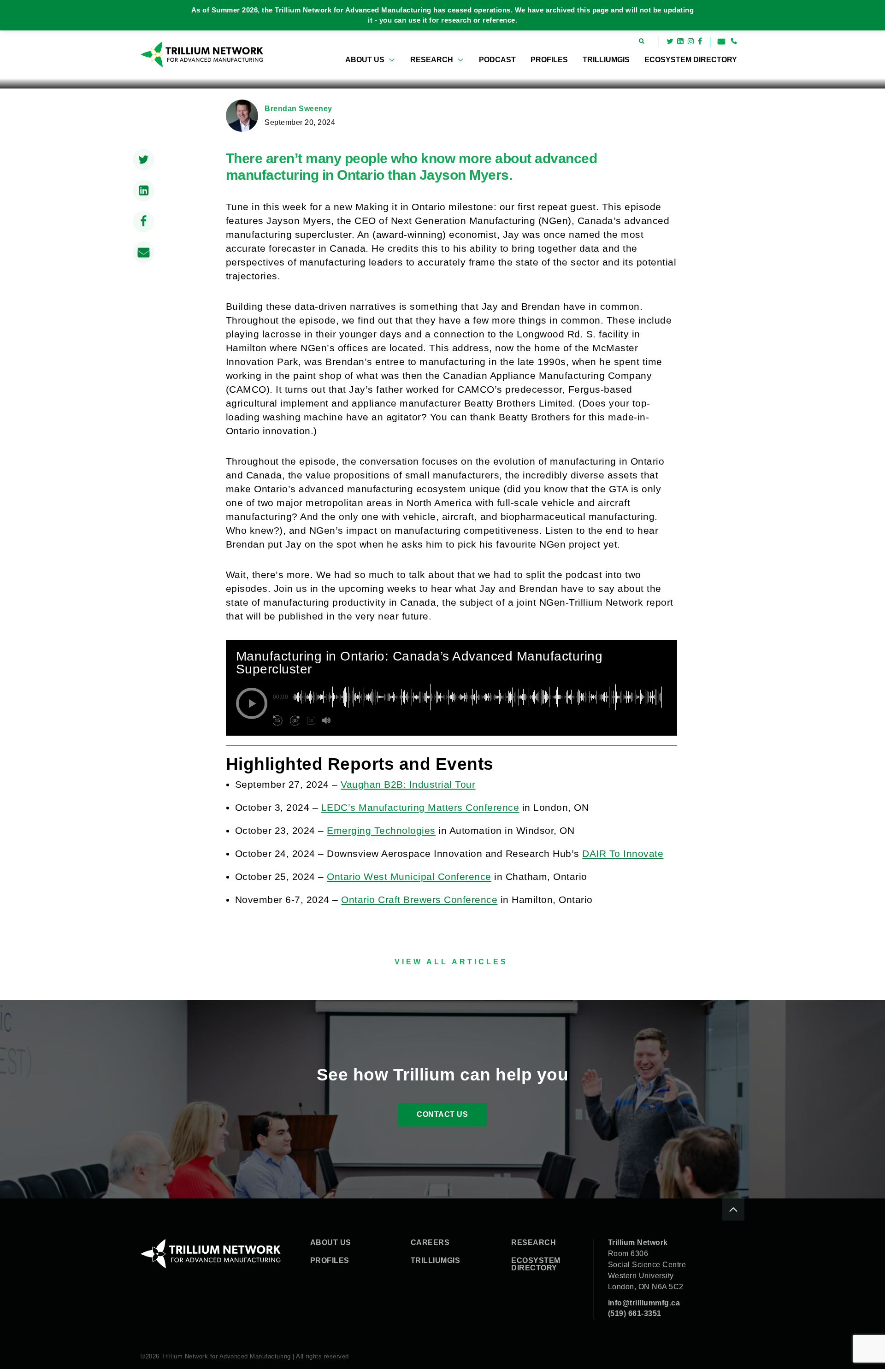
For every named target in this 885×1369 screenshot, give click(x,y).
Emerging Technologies (381, 830)
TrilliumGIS (606, 60)
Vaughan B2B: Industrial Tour (408, 784)
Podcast (497, 60)
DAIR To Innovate (622, 853)
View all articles (451, 962)
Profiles (549, 60)
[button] (251, 703)
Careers (430, 1242)
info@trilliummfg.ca (644, 1303)
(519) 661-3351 (634, 1313)
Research (431, 60)
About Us (364, 60)
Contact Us (442, 1114)
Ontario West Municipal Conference (409, 876)
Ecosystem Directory (690, 60)
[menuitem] (370, 60)
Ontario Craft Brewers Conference (419, 899)
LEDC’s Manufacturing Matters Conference (420, 807)
